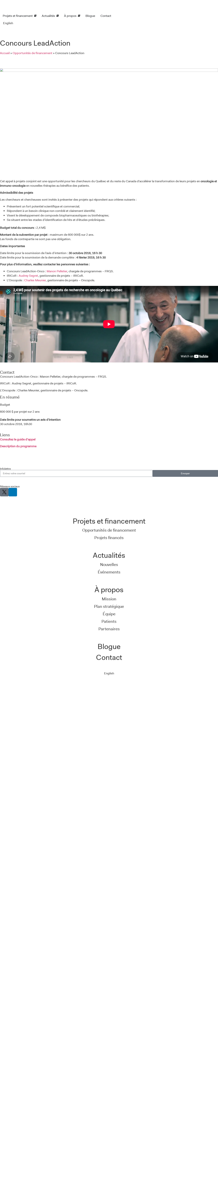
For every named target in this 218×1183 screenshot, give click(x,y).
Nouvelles (109, 564)
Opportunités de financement (32, 53)
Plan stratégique (109, 606)
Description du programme (18, 446)
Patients (109, 621)
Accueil (5, 53)
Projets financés (109, 537)
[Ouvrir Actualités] (57, 16)
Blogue (109, 646)
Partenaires (109, 629)
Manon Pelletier (57, 271)
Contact (109, 657)
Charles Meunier (35, 280)
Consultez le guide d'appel (17, 439)
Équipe (109, 614)
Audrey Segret (28, 276)
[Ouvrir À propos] (78, 16)
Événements (109, 572)
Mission (109, 599)
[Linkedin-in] (13, 492)
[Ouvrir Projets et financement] (35, 16)
